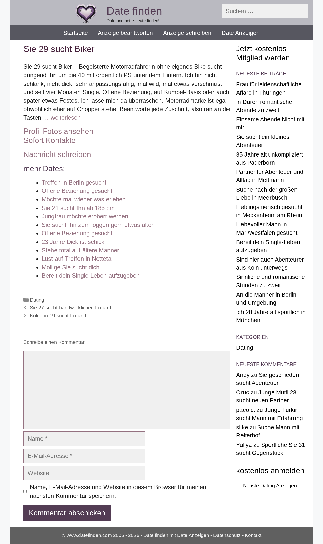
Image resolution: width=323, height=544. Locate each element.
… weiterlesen (62, 117)
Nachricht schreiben (57, 154)
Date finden (134, 11)
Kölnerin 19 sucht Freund (58, 315)
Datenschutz (227, 535)
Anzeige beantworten (125, 33)
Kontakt (253, 535)
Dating (37, 300)
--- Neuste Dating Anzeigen (266, 485)
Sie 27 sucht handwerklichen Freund (70, 307)
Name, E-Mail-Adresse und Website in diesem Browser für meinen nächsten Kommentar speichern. (118, 491)
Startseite (75, 33)
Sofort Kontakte (49, 140)
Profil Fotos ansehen (58, 131)
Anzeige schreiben (187, 33)
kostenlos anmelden (270, 470)
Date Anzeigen (241, 33)
